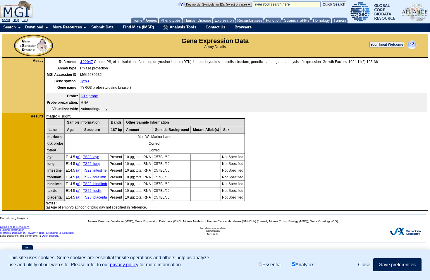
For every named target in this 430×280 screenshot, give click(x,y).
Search (9, 27)
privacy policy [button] (124, 264)
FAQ (25, 20)
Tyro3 (84, 81)
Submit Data (102, 27)
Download (34, 27)
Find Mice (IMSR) (138, 27)
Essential (272, 264)
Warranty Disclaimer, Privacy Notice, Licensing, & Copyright (37, 232)
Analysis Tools (182, 27)
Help (16, 20)
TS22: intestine (95, 170)
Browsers (243, 27)
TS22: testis (92, 191)
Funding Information (12, 229)
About (6, 20)
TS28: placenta (95, 197)
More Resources (67, 27)
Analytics (304, 264)
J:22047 (86, 62)
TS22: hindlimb (95, 184)
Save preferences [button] (397, 264)
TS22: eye (91, 157)
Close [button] (364, 264)
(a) (78, 157)
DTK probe (89, 96)
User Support (50, 235)
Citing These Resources (15, 227)
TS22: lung (91, 164)
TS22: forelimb (94, 177)
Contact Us (215, 27)
